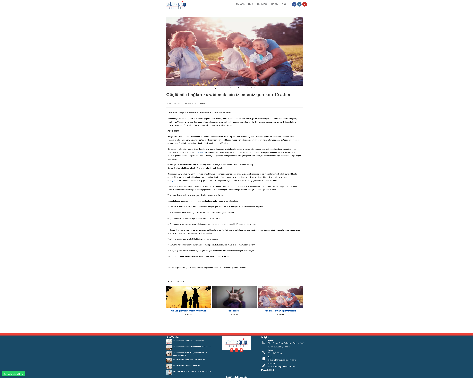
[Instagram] (236, 350)
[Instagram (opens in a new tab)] (299, 4)
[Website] (263, 365)
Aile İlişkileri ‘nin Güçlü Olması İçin (280, 311)
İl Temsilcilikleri (267, 370)
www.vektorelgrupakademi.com (281, 367)
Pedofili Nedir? (234, 311)
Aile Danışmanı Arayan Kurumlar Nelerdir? (189, 359)
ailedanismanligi (174, 104)
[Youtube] (241, 350)
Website (271, 364)
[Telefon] (263, 352)
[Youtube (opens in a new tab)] (304, 4)
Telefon (271, 350)
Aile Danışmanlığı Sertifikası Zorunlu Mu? (188, 341)
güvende (175, 180)
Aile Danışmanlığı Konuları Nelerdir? (186, 365)
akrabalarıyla (200, 152)
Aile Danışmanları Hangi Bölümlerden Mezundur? (192, 347)
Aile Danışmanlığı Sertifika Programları (188, 311)
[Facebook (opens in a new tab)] (294, 4)
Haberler (203, 104)
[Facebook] (231, 350)
